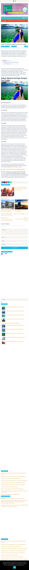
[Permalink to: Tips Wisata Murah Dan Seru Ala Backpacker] (21, 204)
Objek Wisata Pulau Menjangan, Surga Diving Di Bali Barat (13, 476)
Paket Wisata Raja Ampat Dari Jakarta (21, 219)
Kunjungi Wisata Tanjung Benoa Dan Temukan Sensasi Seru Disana (12, 502)
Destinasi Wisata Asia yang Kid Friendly (9, 486)
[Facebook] (13, 1)
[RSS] (15, 1)
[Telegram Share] (9, 182)
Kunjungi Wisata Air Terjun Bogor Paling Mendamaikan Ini (13, 482)
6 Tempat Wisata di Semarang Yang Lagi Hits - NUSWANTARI (13, 505)
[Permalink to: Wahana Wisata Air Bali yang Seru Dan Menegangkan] (7, 204)
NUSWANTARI (4, 539)
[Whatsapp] (11, 182)
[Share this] (2, 182)
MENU (25, 18)
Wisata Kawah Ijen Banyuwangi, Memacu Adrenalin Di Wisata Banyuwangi (14, 559)
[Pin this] (6, 182)
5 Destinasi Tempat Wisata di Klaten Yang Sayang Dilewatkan (14, 480)
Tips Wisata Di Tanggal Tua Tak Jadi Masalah (6, 197)
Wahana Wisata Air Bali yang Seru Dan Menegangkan (7, 210)
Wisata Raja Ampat (8, 215)
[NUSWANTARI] (14, 9)
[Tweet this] (4, 182)
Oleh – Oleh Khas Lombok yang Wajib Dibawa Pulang (6, 219)
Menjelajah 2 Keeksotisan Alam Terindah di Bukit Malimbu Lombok (13, 541)
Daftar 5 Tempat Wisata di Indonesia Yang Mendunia (12, 488)
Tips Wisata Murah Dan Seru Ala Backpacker (21, 210)
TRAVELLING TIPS (8, 213)
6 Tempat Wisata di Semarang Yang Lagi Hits (15, 498)
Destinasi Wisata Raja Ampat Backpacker (15, 169)
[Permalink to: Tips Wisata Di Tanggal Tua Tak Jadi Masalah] (7, 191)
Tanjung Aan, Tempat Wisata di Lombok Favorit (11, 478)
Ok (14, 567)
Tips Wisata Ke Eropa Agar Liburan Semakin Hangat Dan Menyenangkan (21, 188)
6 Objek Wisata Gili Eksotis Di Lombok (9, 506)
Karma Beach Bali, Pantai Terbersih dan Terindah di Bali (13, 484)
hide (9, 60)
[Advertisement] (11, 276)
